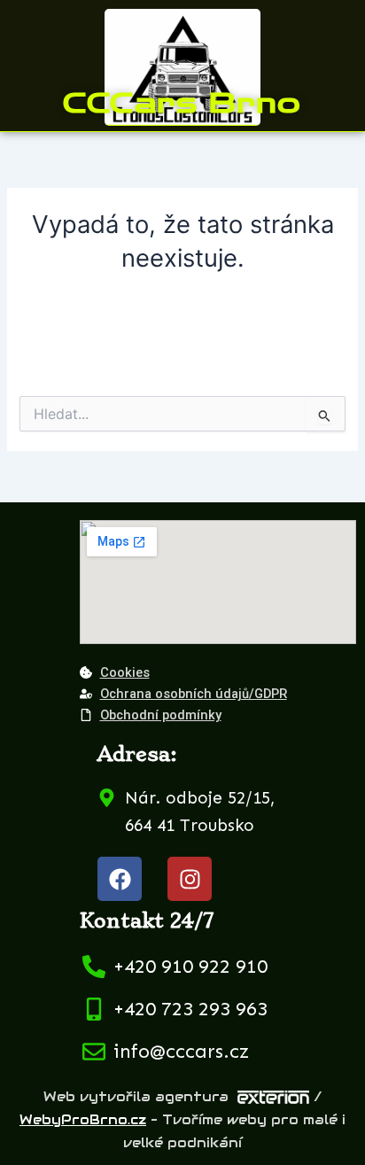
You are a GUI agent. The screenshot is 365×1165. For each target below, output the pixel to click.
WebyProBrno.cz (82, 1120)
